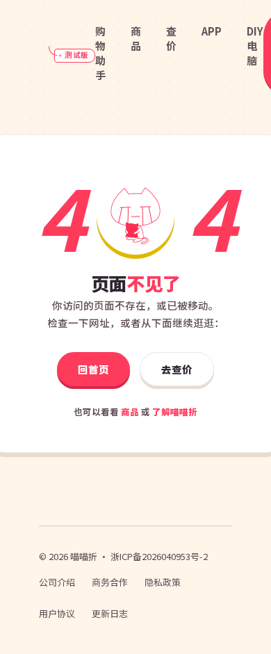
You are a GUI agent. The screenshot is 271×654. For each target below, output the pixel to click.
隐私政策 (163, 582)
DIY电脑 (255, 45)
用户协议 (57, 613)
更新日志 (110, 613)
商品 (136, 38)
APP (212, 31)
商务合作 (110, 582)
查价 (171, 38)
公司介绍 (57, 582)
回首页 (93, 369)
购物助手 (100, 53)
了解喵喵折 (174, 411)
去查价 (176, 369)
